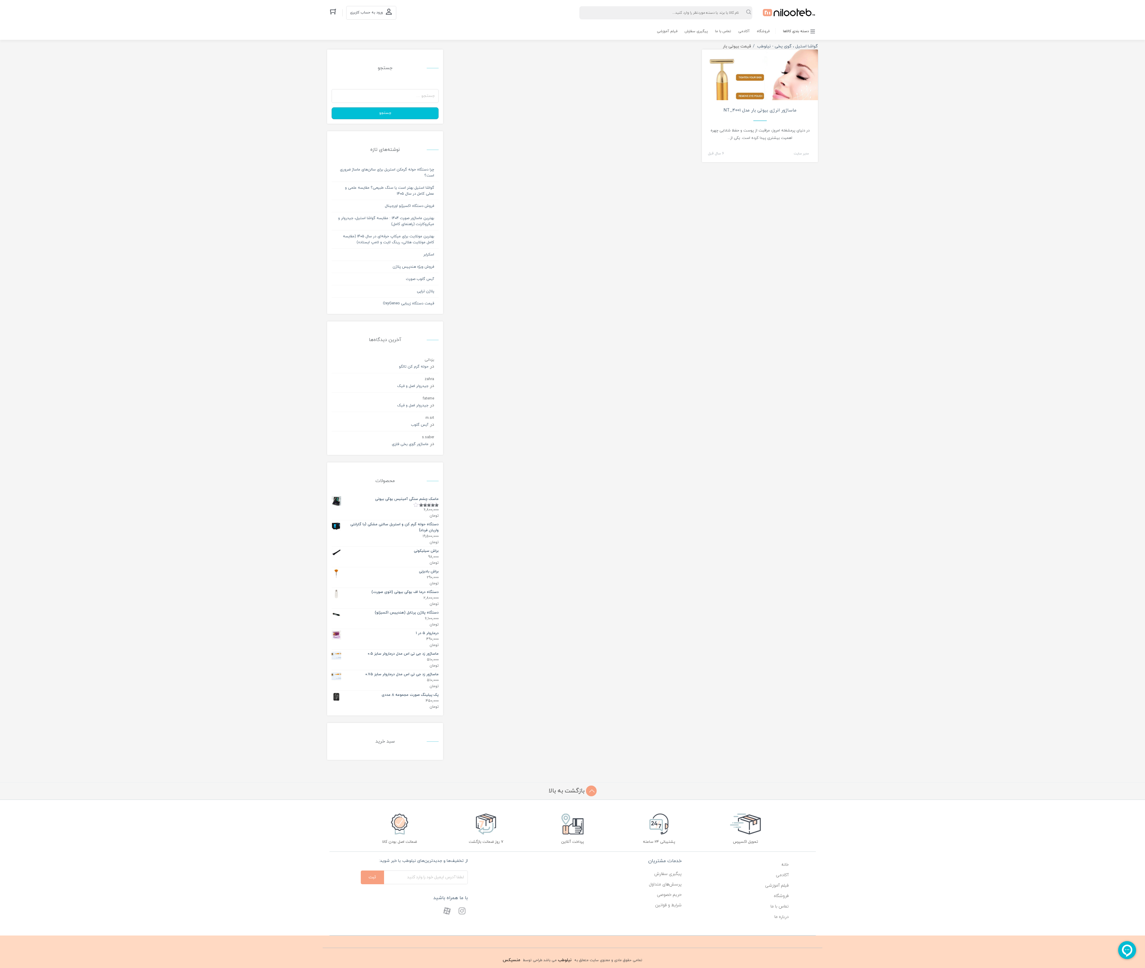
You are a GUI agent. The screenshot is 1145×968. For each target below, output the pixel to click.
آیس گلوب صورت (420, 279)
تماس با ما (723, 31)
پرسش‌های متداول (665, 884)
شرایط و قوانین (668, 905)
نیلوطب (565, 960)
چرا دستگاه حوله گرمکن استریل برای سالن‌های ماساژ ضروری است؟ (387, 172)
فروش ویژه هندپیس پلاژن (413, 267)
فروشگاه (763, 31)
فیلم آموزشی (667, 31)
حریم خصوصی (669, 895)
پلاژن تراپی (425, 291)
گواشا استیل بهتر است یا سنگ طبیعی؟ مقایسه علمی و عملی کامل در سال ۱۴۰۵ (389, 190)
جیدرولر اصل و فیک (412, 386)
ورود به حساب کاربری (366, 12)
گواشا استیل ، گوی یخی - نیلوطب (787, 46)
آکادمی (744, 31)
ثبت (372, 877)
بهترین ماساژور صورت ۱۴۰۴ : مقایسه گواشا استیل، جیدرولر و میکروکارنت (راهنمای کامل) (386, 221)
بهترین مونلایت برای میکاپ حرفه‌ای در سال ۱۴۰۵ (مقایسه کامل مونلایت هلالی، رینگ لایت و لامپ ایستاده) (388, 239)
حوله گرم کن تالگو (413, 366)
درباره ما (781, 917)
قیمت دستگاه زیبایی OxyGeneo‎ (408, 303)
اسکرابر (428, 254)
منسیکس (511, 960)
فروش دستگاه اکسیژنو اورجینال (409, 206)
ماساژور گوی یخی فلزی (410, 444)
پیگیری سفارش (696, 31)
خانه (785, 865)
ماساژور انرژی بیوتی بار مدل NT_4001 (760, 110)
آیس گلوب (419, 425)
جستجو (385, 113)
